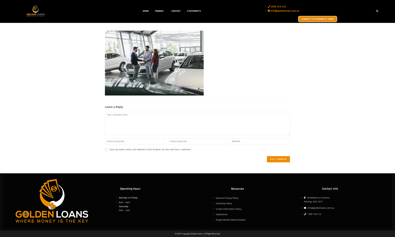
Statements (194, 11)
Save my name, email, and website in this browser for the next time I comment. (150, 149)
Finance (159, 11)
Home (146, 11)
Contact (176, 11)
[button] (377, 11)
